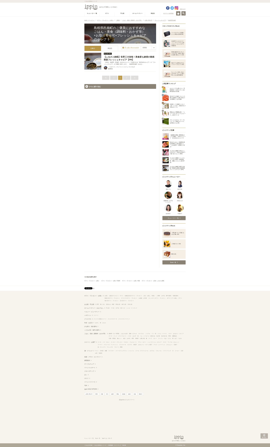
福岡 (112, 394)
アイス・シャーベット (159, 344)
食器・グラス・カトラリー (92, 357)
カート (178, 13)
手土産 (107, 308)
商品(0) (110, 48)
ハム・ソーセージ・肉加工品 (147, 336)
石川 (107, 394)
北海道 (123, 394)
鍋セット (119, 338)
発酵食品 (174, 336)
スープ (150, 338)
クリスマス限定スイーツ (100, 319)
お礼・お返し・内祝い (149, 295)
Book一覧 (97, 438)
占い (85, 375)
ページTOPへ (264, 442)
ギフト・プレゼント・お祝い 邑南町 (110, 280)
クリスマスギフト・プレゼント (129, 298)
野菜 (169, 336)
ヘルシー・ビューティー (91, 312)
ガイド (86, 378)
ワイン (97, 350)
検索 (183, 13)
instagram (176, 8)
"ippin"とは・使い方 (107, 438)
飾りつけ (123, 308)
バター (170, 333)
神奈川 (140, 394)
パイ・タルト (106, 342)
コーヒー (177, 350)
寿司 (133, 338)
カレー (155, 338)
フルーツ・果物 (118, 347)
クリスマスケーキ (112, 319)
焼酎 (106, 350)
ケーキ (99, 342)
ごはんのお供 (124, 333)
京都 (102, 394)
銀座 (129, 394)
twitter (172, 8)
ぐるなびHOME (88, 445)
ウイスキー (111, 350)
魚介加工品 (164, 336)
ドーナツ (100, 344)
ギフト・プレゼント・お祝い (91, 280)
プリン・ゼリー (142, 342)
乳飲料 (100, 353)
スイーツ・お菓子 (89, 342)
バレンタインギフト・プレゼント (157, 298)
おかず (134, 336)
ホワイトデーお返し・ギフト (174, 298)
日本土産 (130, 304)
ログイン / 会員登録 (168, 13)
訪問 (97, 304)
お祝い (106, 295)
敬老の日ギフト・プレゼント (112, 298)
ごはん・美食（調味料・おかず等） (95, 333)
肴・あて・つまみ (177, 338)
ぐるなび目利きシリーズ (100, 445)
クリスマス (87, 319)
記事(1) (93, 48)
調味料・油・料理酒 (114, 333)
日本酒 (101, 350)
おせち (97, 322)
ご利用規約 (110, 445)
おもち (104, 322)
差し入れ (102, 304)
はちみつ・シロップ (178, 333)
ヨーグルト (141, 333)
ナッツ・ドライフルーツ (120, 336)
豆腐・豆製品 (112, 338)
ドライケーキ (122, 344)
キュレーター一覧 (89, 438)
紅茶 (182, 350)
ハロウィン (87, 315)
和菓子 (135, 344)
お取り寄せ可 (89, 394)
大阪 (135, 394)
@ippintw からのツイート (127, 399)
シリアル (148, 333)
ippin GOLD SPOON (90, 389)
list (93, 288)
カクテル (152, 350)
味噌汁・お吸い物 (140, 338)
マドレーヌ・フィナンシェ (111, 344)
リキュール (158, 350)
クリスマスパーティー (124, 319)
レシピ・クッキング (132, 308)
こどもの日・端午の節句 (91, 330)
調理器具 (87, 360)
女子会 (117, 308)
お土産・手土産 (89, 304)
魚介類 (158, 336)
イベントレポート (89, 367)
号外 (85, 385)
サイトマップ (117, 445)
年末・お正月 (88, 323)
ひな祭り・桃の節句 (90, 326)
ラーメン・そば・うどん (164, 338)
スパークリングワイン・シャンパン (125, 350)
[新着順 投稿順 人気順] (148, 48)
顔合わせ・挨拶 (110, 304)
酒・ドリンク (88, 351)
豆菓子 (175, 344)
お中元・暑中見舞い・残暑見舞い (170, 295)
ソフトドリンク (167, 350)
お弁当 (128, 338)
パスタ (129, 336)
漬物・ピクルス (133, 333)
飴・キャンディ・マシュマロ (105, 347)
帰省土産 (118, 304)
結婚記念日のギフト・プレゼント (133, 295)
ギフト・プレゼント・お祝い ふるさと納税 (153, 280)
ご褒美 (158, 295)
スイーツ (96, 315)
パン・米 (154, 333)
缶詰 (124, 338)
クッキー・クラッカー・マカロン (119, 342)
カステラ (129, 344)
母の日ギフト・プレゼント (112, 300)
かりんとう (169, 344)
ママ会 (112, 308)
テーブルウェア (89, 364)
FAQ (123, 445)
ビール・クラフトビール (142, 350)
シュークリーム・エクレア (154, 342)
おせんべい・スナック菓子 (145, 344)
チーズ (110, 336)
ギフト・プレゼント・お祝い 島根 (131, 280)
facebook (168, 8)
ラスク (164, 342)
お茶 (96, 353)
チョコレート (133, 342)
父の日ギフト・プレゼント (127, 300)
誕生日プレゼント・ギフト (116, 295)
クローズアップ (89, 371)
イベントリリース (89, 382)
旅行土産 (124, 304)
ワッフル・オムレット (173, 342)
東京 (96, 394)
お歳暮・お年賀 (143, 298)
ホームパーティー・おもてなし (94, 308)
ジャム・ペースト (162, 333)
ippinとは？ (183, 9)
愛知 (118, 394)
